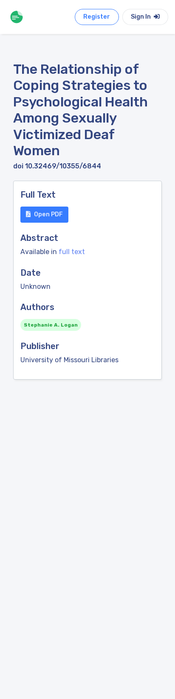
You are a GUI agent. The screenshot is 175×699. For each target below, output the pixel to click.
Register (96, 16)
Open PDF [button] (48, 214)
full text (72, 252)
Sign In (141, 16)
